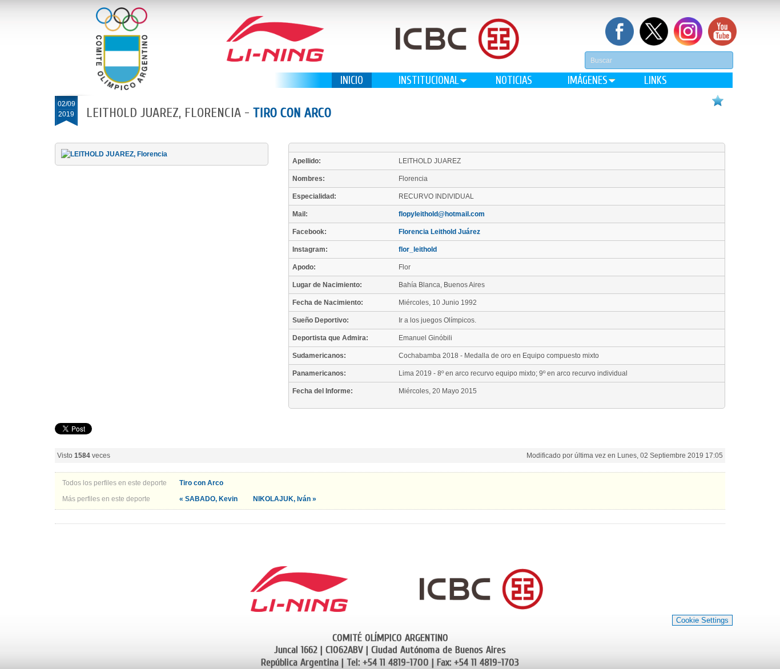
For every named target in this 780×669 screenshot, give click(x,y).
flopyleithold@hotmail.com (442, 214)
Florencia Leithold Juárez (439, 232)
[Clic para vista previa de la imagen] (114, 154)
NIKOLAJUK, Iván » (284, 499)
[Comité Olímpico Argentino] (121, 48)
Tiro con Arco (292, 112)
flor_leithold (418, 249)
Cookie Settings (702, 620)
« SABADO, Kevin (209, 499)
